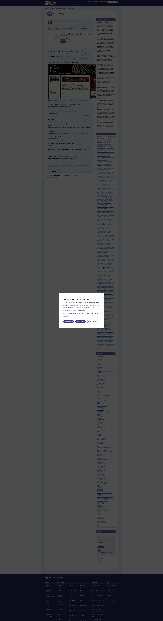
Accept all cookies (68, 321)
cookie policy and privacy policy (77, 310)
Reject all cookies (80, 321)
